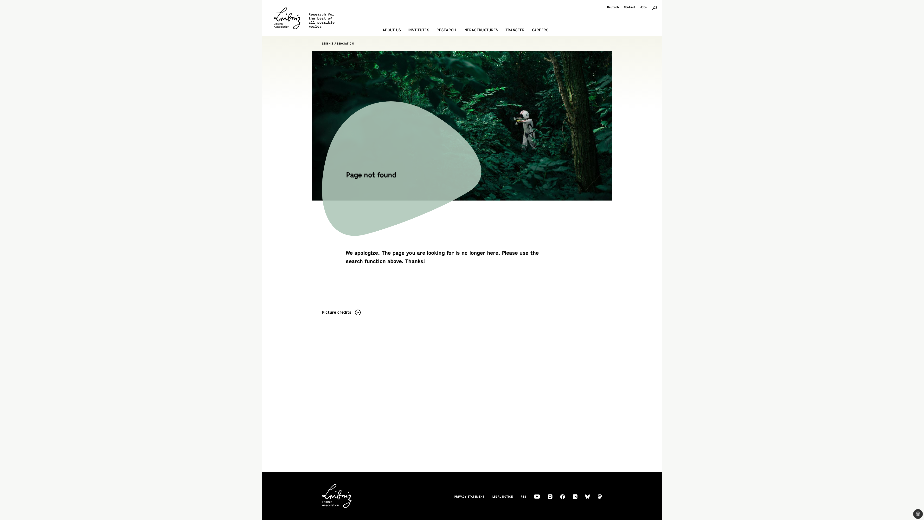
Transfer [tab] (515, 30)
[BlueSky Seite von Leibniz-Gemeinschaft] (587, 496)
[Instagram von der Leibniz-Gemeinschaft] (550, 496)
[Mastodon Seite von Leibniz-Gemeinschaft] (599, 496)
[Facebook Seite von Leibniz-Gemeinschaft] (562, 496)
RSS (523, 496)
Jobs (643, 7)
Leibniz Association (338, 43)
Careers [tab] (540, 30)
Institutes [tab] (418, 30)
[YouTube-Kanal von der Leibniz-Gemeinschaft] (537, 496)
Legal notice (502, 496)
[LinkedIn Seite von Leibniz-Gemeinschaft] (575, 496)
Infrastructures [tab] (480, 30)
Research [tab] (446, 30)
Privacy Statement (469, 496)
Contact (630, 7)
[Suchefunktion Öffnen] (654, 7)
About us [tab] (392, 30)
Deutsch (613, 7)
